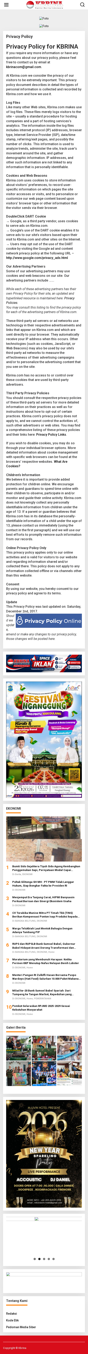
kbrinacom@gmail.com (23, 67)
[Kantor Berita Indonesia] (44, 4)
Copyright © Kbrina (14, 1347)
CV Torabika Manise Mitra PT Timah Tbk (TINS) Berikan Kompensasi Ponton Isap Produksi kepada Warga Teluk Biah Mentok (45, 915)
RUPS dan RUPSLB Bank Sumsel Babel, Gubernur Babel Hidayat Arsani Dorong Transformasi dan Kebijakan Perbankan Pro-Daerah (43, 945)
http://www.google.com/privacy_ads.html (37, 258)
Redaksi (11, 1313)
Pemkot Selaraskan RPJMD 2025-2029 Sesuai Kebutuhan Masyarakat (41, 1007)
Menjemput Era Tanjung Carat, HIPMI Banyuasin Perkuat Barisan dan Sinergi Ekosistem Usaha (43, 899)
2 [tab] (39, 1259)
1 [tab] (35, 1259)
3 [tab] (44, 1259)
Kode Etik (12, 1320)
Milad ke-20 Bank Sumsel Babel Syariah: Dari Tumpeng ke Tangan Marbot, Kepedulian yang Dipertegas (42, 992)
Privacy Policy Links (51, 435)
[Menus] (6, 4)
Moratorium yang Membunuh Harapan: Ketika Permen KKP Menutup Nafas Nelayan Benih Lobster (45, 961)
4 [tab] (49, 1259)
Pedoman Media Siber (21, 1327)
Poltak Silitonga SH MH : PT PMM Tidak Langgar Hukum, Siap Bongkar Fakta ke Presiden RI (43, 883)
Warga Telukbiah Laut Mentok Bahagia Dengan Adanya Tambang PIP (42, 930)
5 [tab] (53, 1259)
